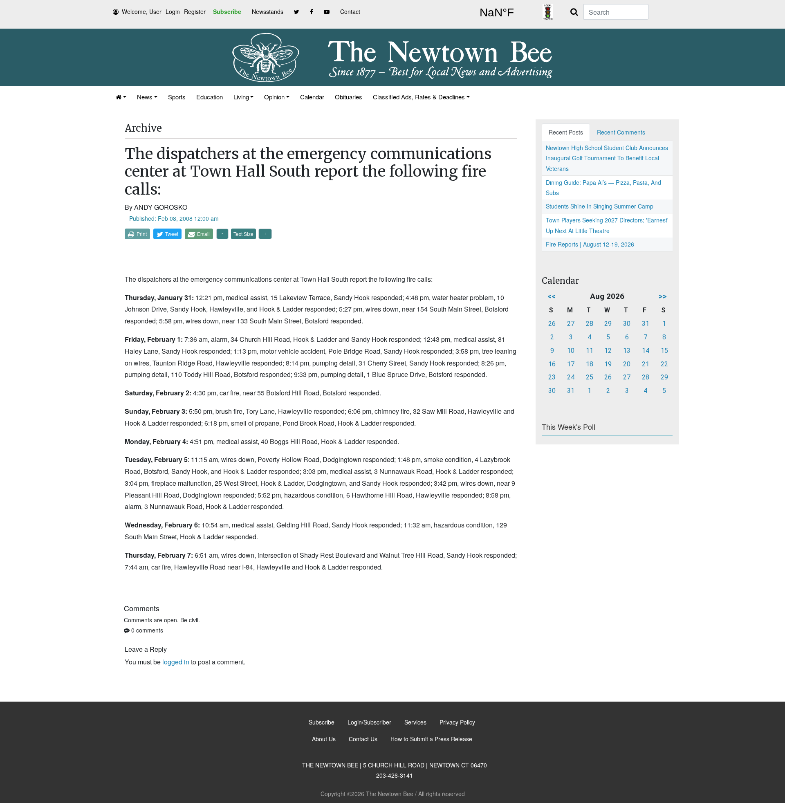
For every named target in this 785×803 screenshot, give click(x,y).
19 (608, 364)
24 (570, 377)
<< (551, 296)
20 (626, 364)
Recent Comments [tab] (621, 132)
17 (570, 364)
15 (664, 350)
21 (645, 364)
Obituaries (348, 96)
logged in (175, 661)
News (145, 96)
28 (589, 323)
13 (626, 350)
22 (664, 364)
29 (608, 323)
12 (608, 350)
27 (570, 323)
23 (552, 377)
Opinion (274, 96)
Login (173, 11)
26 (552, 323)
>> (663, 296)
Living (241, 96)
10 (570, 350)
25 (589, 377)
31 (645, 323)
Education (209, 96)
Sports (177, 96)
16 (552, 364)
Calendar (312, 96)
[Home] (121, 96)
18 (589, 364)
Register (195, 11)
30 (626, 323)
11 (589, 350)
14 (645, 350)
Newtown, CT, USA (496, 12)
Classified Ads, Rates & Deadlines (419, 96)
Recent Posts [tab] (566, 132)
